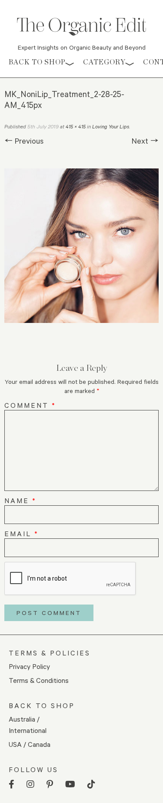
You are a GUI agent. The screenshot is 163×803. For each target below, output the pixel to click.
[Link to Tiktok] (91, 784)
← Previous (23, 140)
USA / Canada (29, 744)
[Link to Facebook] (11, 784)
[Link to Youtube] (70, 784)
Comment (30, 405)
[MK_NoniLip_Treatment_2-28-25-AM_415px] (81, 246)
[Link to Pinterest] (50, 784)
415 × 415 (76, 126)
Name (20, 500)
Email (21, 533)
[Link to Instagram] (30, 784)
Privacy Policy (29, 666)
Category (104, 62)
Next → (145, 140)
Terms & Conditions (39, 680)
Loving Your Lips (110, 126)
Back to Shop (37, 62)
